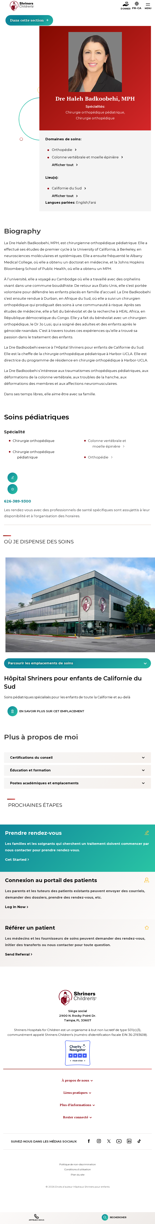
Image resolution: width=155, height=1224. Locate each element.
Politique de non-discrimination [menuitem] (77, 1164)
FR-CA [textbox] (136, 8)
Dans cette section (27, 20)
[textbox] (75, 663)
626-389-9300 (17, 501)
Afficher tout (62, 165)
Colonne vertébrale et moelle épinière (85, 157)
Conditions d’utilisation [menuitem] (77, 1169)
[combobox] (77, 663)
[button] (136, 6)
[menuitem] (77, 1080)
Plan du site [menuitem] (77, 1174)
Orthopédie (62, 150)
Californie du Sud (67, 188)
